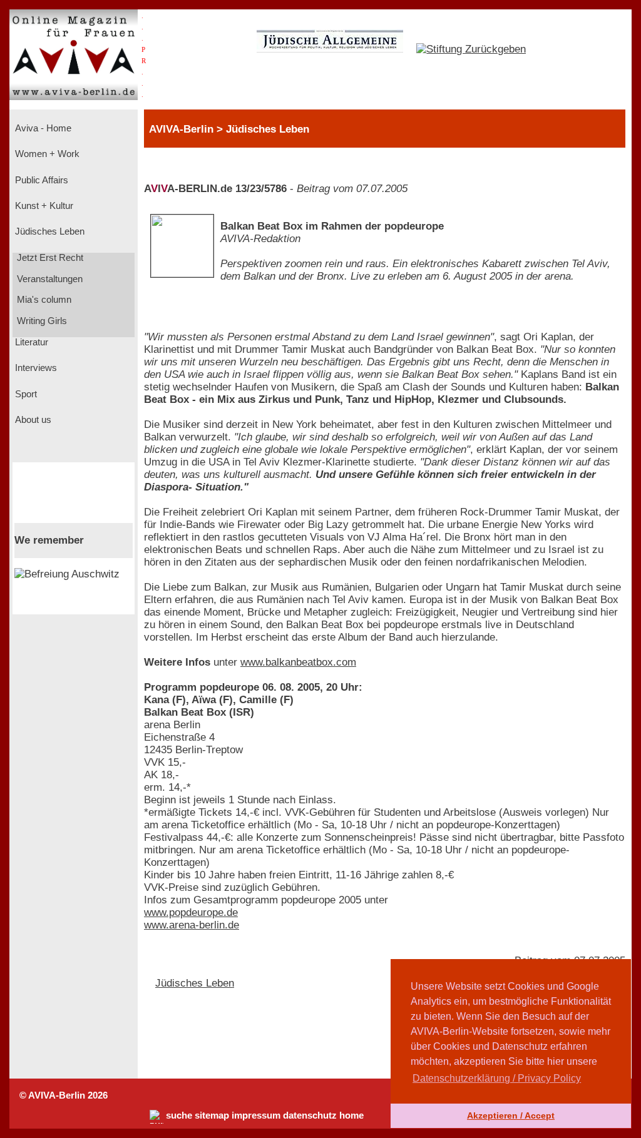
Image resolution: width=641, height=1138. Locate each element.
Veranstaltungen (48, 279)
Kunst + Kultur (43, 206)
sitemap (212, 1115)
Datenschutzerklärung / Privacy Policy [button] (497, 1078)
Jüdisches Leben (49, 231)
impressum (256, 1115)
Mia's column (42, 300)
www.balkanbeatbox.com (298, 662)
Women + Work (46, 154)
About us (32, 420)
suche (179, 1115)
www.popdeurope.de (191, 912)
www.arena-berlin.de (191, 925)
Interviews (35, 368)
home (351, 1115)
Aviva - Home (42, 128)
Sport (25, 394)
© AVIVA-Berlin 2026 (63, 1095)
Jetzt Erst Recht (48, 258)
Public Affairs (40, 180)
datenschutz (310, 1115)
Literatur (30, 342)
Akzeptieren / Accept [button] (511, 1115)
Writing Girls (40, 321)
